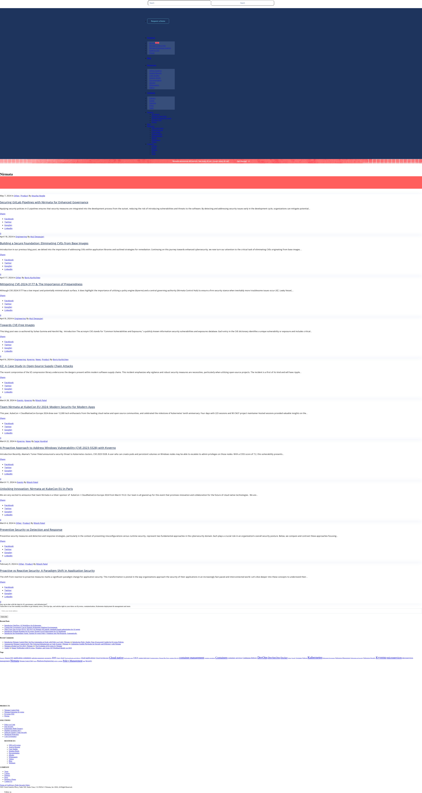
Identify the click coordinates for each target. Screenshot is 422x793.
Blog (10, 761)
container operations (210, 658)
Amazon (2, 658)
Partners (7, 775)
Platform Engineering (45, 661)
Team (6, 771)
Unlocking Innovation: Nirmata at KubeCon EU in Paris (36, 489)
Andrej (6, 648)
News (38, 359)
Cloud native (116, 657)
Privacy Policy (14, 785)
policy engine (58, 661)
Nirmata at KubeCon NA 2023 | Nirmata (18, 646)
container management (191, 657)
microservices (394, 657)
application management (38, 658)
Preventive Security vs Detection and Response (31, 530)
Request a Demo (158, 21)
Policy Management (72, 660)
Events (20, 400)
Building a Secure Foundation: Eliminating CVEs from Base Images (44, 243)
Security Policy (24, 785)
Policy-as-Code (9, 725)
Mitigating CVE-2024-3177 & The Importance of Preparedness (41, 284)
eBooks (11, 755)
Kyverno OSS (9, 714)
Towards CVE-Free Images (17, 325)
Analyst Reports (14, 747)
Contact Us (8, 781)
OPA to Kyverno (15, 745)
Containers (221, 657)
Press (6, 777)
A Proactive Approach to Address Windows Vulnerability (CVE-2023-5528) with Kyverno (58, 448)
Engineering (21, 236)
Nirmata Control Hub (26, 661)
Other (16, 195)
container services (235, 658)
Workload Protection (11, 734)
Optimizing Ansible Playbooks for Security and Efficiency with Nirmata (96, 644)
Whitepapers (13, 757)
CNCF (135, 658)
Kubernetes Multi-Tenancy (13, 728)
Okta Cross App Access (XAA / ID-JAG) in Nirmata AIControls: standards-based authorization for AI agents (42, 629)
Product (24, 195)
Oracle (35, 661)
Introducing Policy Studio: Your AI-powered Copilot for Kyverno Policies (98, 642)
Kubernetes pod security (357, 658)
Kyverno (31, 359)
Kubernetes (315, 657)
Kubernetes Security (369, 658)
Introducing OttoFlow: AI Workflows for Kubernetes (22, 625)
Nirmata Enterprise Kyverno (14, 712)
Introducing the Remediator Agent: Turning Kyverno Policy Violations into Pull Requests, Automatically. (40, 633)
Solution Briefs (14, 751)
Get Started (242, 161)
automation (48, 658)
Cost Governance (10, 736)
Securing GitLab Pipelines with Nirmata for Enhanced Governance (44, 202)
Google (293, 658)
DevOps (262, 657)
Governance (299, 658)
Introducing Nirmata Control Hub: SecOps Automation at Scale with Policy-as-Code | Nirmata (37, 642)
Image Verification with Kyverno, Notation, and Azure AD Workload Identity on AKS (42, 648)
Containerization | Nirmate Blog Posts (159, 658)
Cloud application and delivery (72, 658)
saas (84, 661)
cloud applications (88, 658)
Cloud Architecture (102, 658)
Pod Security (8, 727)
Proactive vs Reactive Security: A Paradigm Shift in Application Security (47, 571)
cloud (62, 658)
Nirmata (14, 660)
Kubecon (304, 658)
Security (88, 661)
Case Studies (13, 749)
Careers (7, 773)
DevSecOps (274, 657)
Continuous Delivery (250, 658)
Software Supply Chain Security (15, 732)
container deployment (144, 658)
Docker (284, 657)
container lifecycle (174, 658)
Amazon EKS (9, 658)
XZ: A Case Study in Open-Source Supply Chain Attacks (36, 366)
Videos (11, 759)
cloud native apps (128, 658)
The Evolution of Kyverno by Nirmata (48, 646)
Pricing (6, 716)
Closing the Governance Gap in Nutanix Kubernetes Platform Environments (30, 627)
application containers (22, 658)
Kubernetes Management (342, 658)
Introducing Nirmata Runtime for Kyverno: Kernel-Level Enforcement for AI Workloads (35, 631)
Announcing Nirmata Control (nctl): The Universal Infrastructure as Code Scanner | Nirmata (36, 644)
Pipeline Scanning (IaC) (12, 730)
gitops (289, 658)
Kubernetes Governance (329, 658)
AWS (54, 658)
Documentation (14, 753)
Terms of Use (4, 785)
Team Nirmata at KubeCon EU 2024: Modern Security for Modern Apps (47, 407)
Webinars (12, 763)
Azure (58, 658)
